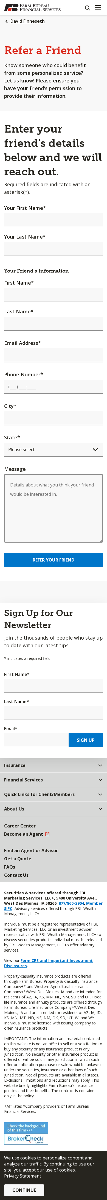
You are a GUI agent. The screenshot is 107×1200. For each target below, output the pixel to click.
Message (15, 469)
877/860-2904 (71, 903)
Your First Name (25, 208)
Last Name (18, 311)
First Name (19, 282)
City (10, 406)
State (12, 437)
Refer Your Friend (53, 560)
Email (10, 729)
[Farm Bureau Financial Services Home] (32, 7)
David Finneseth (27, 21)
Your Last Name (25, 236)
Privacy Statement (22, 1176)
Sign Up (86, 740)
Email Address (22, 343)
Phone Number (23, 374)
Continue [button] (24, 1190)
